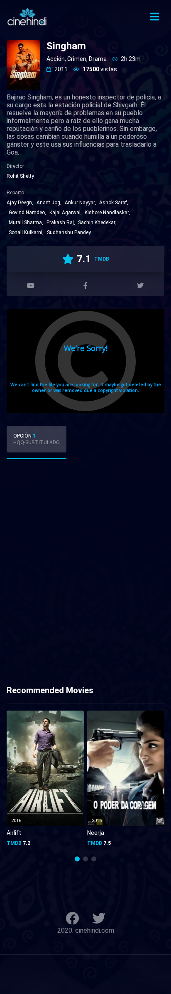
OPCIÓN (36, 439)
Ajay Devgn (19, 203)
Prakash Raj (60, 222)
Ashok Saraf (113, 203)
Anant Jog (48, 203)
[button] (77, 858)
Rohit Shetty (20, 176)
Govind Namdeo (27, 212)
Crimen (76, 59)
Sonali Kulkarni (25, 232)
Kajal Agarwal (65, 212)
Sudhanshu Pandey (69, 232)
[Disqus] (85, 575)
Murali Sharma (25, 222)
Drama (98, 59)
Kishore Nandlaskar (107, 212)
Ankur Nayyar (80, 203)
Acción (55, 59)
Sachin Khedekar (96, 222)
